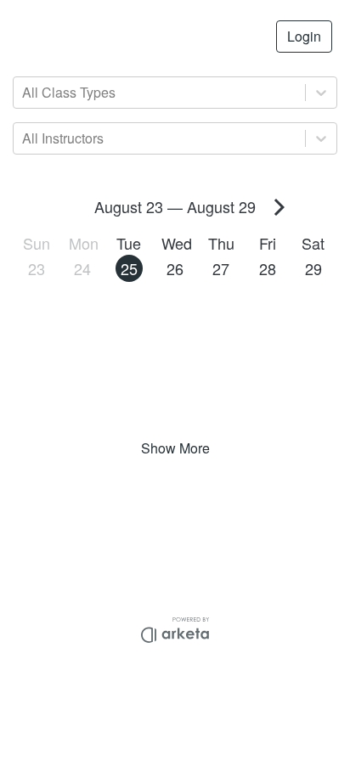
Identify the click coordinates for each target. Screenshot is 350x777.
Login (304, 36)
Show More (175, 448)
